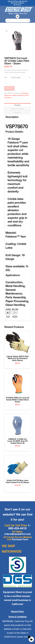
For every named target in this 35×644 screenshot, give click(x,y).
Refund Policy (17, 611)
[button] (17, 16)
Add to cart (9, 88)
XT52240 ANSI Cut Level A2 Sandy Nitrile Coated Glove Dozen (17, 399)
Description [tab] (17, 105)
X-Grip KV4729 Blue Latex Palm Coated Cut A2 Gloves (17, 481)
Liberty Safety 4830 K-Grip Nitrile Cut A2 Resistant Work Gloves (17, 358)
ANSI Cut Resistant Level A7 (21, 95)
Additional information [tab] (17, 109)
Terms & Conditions (17, 616)
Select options (18, 351)
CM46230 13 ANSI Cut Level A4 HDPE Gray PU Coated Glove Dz (17, 441)
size (5, 77)
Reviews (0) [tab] (17, 112)
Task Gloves (7, 97)
